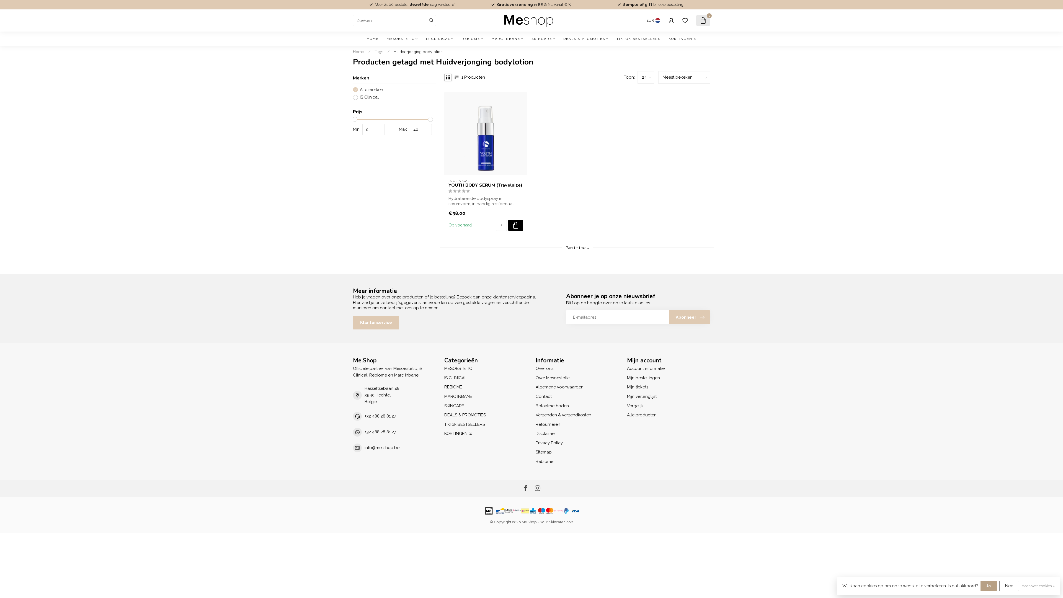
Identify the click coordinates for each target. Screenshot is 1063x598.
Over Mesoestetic (553, 377)
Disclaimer (546, 433)
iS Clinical (369, 97)
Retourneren (548, 424)
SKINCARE (542, 39)
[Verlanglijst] (685, 20)
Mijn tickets (637, 387)
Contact (544, 396)
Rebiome (544, 461)
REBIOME (471, 39)
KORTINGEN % (682, 39)
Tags (379, 52)
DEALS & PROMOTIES (584, 39)
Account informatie (646, 368)
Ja (988, 585)
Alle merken (371, 89)
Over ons (544, 368)
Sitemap (544, 452)
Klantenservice (376, 322)
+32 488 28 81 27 (380, 416)
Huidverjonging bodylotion (418, 52)
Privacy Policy (549, 442)
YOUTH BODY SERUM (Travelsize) (485, 185)
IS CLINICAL (438, 39)
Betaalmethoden (552, 405)
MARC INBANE (505, 39)
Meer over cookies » (1038, 586)
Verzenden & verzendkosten (563, 415)
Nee (1009, 585)
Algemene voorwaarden (560, 387)
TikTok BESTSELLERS (638, 39)
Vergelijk (635, 405)
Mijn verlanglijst (642, 396)
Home (373, 39)
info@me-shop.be (382, 447)
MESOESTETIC (401, 39)
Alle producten (642, 415)
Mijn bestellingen (643, 377)
